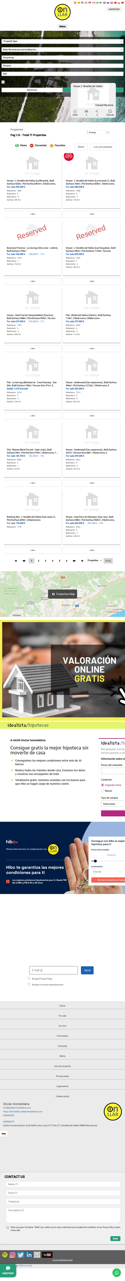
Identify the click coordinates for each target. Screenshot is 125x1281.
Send (87, 970)
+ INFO (32, 214)
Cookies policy (62, 1096)
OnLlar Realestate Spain (62, 1260)
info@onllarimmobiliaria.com (17, 1108)
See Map (10, 82)
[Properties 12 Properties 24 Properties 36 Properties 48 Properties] (94, 560)
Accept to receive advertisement (47, 985)
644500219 (8, 1121)
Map (4, 1133)
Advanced (32, 90)
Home (62, 1006)
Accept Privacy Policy (42, 979)
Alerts (81, 146)
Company (62, 1046)
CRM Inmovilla (25, 1265)
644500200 (8, 1115)
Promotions (62, 1036)
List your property (102, 146)
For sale (62, 1016)
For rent (62, 1026)
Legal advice (62, 1086)
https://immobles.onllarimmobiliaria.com (22, 1111)
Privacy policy (62, 1076)
